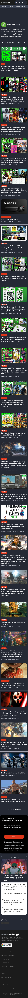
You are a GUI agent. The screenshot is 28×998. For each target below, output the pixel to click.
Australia (7, 922)
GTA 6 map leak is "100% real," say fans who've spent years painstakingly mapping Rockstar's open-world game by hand (14, 901)
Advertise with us (6, 977)
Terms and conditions (7, 952)
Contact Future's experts (8, 955)
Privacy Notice (11, 844)
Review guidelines (6, 980)
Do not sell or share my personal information (13, 988)
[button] (25, 2)
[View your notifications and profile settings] (22, 2)
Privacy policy (5, 959)
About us (3, 973)
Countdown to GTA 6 (20, 6)
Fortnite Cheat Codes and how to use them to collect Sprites (15, 894)
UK (2, 922)
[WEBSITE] (19, 25)
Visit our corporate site (12, 940)
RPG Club (11, 6)
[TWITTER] (17, 25)
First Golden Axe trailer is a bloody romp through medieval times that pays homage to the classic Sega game (14, 878)
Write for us (4, 984)
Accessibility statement (7, 966)
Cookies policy (5, 962)
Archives (18, 810)
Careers (3, 970)
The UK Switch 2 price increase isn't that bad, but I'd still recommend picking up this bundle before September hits (14, 910)
